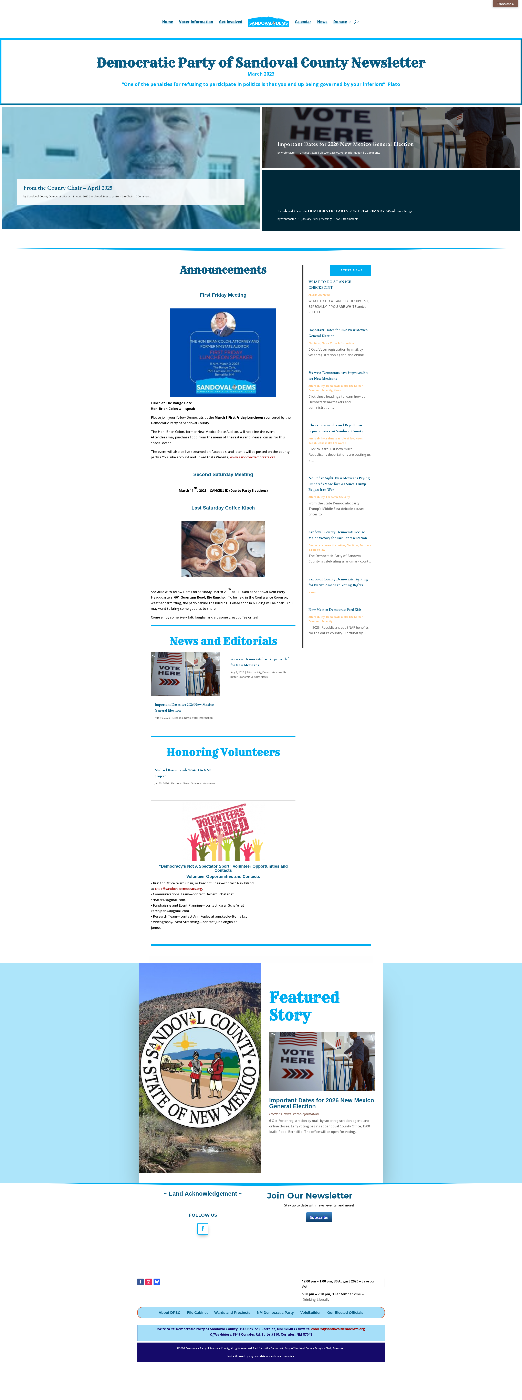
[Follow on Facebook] (202, 1229)
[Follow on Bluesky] (157, 1282)
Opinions (196, 783)
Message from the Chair (118, 196)
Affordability (254, 672)
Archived (96, 196)
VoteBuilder (310, 1313)
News (322, 21)
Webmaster (288, 152)
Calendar (303, 21)
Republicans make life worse (327, 443)
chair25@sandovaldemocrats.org (338, 1329)
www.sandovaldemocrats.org (252, 457)
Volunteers (209, 783)
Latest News (351, 270)
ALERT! (313, 295)
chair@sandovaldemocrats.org (178, 888)
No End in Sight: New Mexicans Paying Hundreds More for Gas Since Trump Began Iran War (339, 484)
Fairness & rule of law (340, 438)
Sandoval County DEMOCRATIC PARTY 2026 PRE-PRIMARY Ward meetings (345, 211)
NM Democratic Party (275, 1313)
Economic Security (249, 677)
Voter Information (196, 21)
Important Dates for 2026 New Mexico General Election (346, 144)
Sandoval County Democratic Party (48, 196)
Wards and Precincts (232, 1313)
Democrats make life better (344, 386)
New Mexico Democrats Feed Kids (335, 610)
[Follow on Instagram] (148, 1282)
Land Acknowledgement (202, 1193)
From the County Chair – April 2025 (67, 188)
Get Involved (230, 21)
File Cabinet (197, 1313)
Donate (340, 21)
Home (167, 21)
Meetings (326, 219)
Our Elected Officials (345, 1313)
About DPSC (169, 1313)
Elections (325, 152)
